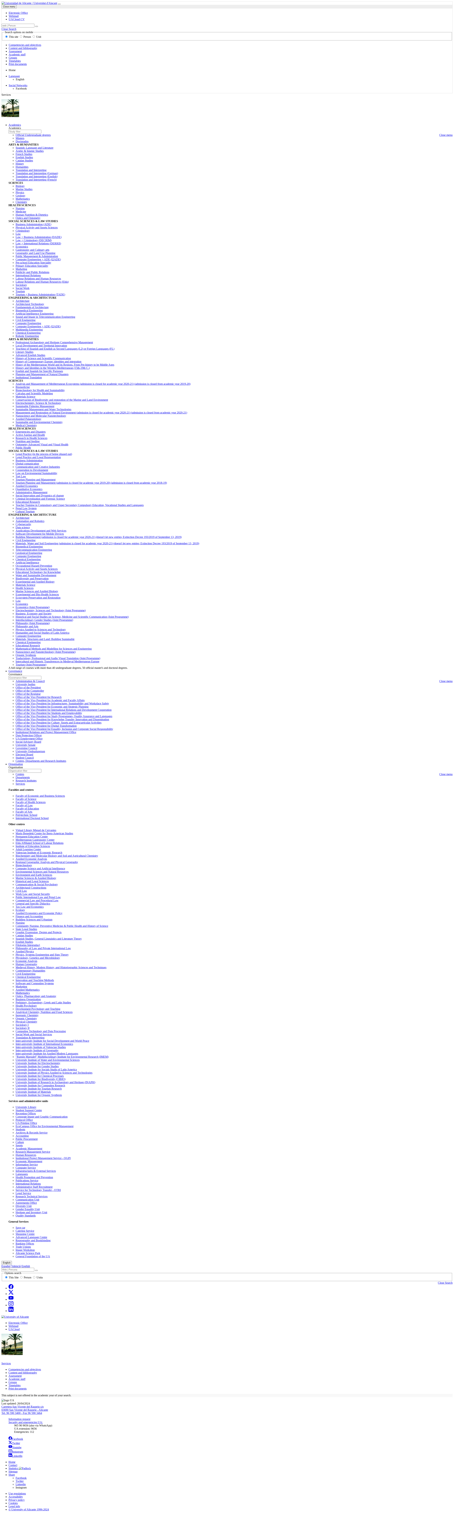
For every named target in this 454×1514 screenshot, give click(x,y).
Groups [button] (13, 1382)
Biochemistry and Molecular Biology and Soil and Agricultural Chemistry (57, 855)
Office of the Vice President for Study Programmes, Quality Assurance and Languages (64, 716)
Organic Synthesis (26, 655)
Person (27, 36)
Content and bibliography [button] (23, 1372)
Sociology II (22, 1028)
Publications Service (27, 1180)
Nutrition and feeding (28, 441)
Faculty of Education (27, 808)
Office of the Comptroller (30, 690)
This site (13, 36)
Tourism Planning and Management (36, 479)
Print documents (18, 64)
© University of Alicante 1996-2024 (29, 1509)
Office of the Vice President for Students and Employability (49, 713)
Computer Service (26, 1167)
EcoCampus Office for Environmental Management (44, 1126)
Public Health (23, 447)
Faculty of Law (24, 805)
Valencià (16, 1266)
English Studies (24, 157)
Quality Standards (26, 1215)
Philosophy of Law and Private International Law (43, 948)
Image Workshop (25, 1249)
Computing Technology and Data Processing (41, 1031)
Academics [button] (15, 124)
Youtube (16, 1447)
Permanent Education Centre (32, 836)
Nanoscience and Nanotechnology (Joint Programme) (46, 651)
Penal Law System (26, 508)
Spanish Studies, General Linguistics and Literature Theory (49, 938)
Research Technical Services (32, 1196)
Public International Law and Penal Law (38, 897)
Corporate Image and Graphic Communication (42, 1116)
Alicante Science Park (28, 1253)
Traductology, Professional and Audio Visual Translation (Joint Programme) (58, 658)
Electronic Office (18, 1322)
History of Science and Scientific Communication (43, 358)
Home (12, 1461)
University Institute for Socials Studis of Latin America (46, 1069)
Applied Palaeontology (28, 418)
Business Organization (28, 999)
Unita (39, 1277)
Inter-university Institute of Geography (37, 1050)
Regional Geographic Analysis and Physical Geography (47, 862)
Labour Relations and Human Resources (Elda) (42, 281)
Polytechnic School (26, 814)
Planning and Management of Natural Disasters (42, 374)
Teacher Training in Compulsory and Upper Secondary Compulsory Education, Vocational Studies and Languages (80, 505)
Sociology (21, 284)
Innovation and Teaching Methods (35, 980)
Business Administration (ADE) (33, 224)
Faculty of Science (26, 799)
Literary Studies (24, 351)
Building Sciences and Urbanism (34, 919)
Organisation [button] (16, 764)
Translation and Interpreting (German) (37, 173)
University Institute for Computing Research (40, 1085)
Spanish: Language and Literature (34, 147)
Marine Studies (24, 189)
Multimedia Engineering (29, 329)
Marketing (21, 269)
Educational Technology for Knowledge (38, 572)
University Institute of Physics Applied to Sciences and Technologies (54, 1072)
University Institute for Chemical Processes (40, 1075)
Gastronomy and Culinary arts (32, 249)
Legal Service (23, 1193)
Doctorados (22, 141)
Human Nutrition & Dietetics (32, 214)
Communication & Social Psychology (37, 884)
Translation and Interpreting (31, 170)
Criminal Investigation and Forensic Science (40, 498)
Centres (20, 774)
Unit (38, 36)
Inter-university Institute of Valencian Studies (41, 1047)
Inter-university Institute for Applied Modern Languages (47, 1053)
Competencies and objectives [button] (25, 1369)
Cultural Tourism (25, 511)
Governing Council (26, 748)
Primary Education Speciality (32, 265)
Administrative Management (31, 492)
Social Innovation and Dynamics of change (40, 495)
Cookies (13, 1503)
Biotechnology (24, 865)
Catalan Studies (24, 160)
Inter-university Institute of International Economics (44, 1043)
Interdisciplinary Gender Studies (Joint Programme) (44, 619)
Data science (23, 527)
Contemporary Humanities (30, 970)
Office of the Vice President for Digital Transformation (46, 725)
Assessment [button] (15, 1375)
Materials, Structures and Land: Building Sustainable (45, 639)
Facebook (17, 1438)
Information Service (27, 1164)
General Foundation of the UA (33, 1256)
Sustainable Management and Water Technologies (43, 409)
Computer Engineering (28, 323)
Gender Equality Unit (28, 1209)
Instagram (17, 1451)
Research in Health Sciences (31, 438)
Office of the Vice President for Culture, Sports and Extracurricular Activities (58, 722)
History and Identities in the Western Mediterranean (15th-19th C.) (53, 367)
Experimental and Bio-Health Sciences (37, 594)
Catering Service (25, 1230)
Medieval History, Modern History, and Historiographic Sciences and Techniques (61, 967)
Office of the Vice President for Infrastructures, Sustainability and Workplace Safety (62, 703)
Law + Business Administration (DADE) (39, 237)
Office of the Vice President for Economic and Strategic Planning (52, 706)
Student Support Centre (29, 1110)
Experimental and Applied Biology (35, 581)
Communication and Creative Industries (38, 466)
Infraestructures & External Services (36, 1170)
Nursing (20, 208)
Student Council (25, 757)
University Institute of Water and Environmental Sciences (48, 1059)
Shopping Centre (25, 1234)
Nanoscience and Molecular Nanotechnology (41, 415)
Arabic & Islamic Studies (30, 150)
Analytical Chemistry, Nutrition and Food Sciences (44, 1012)
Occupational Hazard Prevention (34, 565)
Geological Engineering (29, 552)
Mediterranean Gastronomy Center (35, 839)
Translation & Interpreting (30, 1037)
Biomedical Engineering (29, 310)
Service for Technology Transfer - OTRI (38, 1190)
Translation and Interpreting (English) (36, 176)
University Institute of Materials (33, 1091)
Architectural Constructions (31, 887)
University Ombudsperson (30, 751)
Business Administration (29, 460)
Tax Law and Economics (30, 906)
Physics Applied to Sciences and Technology (41, 629)
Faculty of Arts (24, 811)
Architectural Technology (30, 304)
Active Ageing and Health (30, 434)
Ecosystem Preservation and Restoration (38, 597)
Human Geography (26, 964)
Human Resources (26, 1154)
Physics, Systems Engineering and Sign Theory (42, 954)
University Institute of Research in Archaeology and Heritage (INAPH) (55, 1082)
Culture (20, 1142)
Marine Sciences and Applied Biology (37, 591)
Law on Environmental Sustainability (36, 473)
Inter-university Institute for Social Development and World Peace (52, 1040)
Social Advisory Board (28, 741)
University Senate (25, 744)
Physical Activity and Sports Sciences (37, 227)
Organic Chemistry (26, 1018)
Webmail (13, 1326)
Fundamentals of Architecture (32, 307)
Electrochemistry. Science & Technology (38, 403)
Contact (13, 1465)
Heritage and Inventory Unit (31, 1212)
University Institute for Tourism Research (39, 1088)
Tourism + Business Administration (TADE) (40, 294)
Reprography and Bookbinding (33, 1240)
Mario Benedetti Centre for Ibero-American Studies (44, 833)
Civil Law (21, 890)
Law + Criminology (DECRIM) (34, 240)
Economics (22, 246)
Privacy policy (17, 1499)
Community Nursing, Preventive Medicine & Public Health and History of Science (62, 925)
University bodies (25, 684)
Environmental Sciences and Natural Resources (42, 871)
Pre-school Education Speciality (33, 262)
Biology (20, 186)
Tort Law (21, 476)
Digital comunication (27, 463)
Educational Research (28, 501)
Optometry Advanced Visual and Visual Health (42, 444)
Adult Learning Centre (28, 849)
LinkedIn (17, 1455)
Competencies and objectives (25, 44)
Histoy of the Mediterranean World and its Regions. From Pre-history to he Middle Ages (65, 364)
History (20, 163)
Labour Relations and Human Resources (38, 278)
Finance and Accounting (29, 916)
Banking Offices (25, 1243)
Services (20, 783)
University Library (26, 1107)
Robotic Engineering (27, 336)
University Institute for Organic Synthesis (39, 1095)
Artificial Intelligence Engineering (35, 313)
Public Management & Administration (37, 256)
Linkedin (21, 1484)
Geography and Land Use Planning (35, 253)
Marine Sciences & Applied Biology (36, 878)
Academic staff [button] (17, 1379)
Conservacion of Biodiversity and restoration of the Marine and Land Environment (62, 399)
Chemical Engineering (28, 332)
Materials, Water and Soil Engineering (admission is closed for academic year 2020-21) (107, 543)
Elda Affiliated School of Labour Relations (39, 842)
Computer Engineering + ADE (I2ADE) (38, 259)
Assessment (15, 51)
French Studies (24, 154)
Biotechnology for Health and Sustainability (40, 390)
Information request (19, 1419)
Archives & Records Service (32, 1132)
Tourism (20, 291)
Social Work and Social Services (34, 1034)
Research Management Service (33, 1151)
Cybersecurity (23, 524)
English (6, 1262)
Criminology (23, 230)
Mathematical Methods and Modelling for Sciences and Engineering (54, 648)
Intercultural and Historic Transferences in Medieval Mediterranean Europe (57, 661)
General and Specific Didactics (33, 903)
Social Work (22, 288)
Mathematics (23, 198)
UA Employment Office (29, 738)
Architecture (22, 300)
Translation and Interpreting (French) (36, 179)
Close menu (9, 6)
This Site (13, 1277)
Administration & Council (30, 681)
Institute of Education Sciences (33, 846)
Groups (13, 57)
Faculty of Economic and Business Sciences (40, 795)
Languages (22, 1174)
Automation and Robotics (30, 521)
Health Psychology (26, 1005)
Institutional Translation (29, 377)
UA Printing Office (26, 1123)
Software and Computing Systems (35, 983)
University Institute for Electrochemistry (38, 1063)
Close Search (9, 28)
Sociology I (22, 1024)
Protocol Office (24, 1119)
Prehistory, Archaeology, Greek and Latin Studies (43, 1002)
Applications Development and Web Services (41, 530)
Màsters (20, 138)
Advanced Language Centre (31, 1237)
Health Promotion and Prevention (34, 1177)
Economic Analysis (26, 961)
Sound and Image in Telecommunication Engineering (45, 316)
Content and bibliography (23, 48)
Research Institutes (26, 780)
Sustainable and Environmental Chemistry (39, 422)
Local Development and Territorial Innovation (41, 345)
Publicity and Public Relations (32, 272)
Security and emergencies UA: (26, 1422)
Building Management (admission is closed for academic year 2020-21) (99, 537)
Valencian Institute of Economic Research (39, 852)
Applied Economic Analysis (31, 858)
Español (5, 1266)
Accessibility (16, 1496)
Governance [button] (15, 671)
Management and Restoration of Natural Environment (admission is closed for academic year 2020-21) (101, 412)
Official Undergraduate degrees (33, 134)
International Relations (28, 275)
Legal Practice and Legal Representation (38, 457)
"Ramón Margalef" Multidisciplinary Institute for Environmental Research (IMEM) (62, 1056)
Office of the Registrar (28, 693)
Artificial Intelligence (27, 562)
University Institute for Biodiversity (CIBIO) (40, 1079)
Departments (23, 777)
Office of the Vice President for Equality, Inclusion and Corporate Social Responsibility (64, 728)
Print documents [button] (18, 1388)
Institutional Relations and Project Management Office (46, 732)
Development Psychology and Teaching (38, 1008)
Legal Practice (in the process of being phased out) (44, 454)
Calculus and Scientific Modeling (34, 393)
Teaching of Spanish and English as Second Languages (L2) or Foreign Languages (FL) (65, 348)
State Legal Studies (26, 929)
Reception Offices (26, 1113)
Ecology (20, 909)
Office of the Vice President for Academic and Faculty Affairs (50, 700)
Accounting (22, 1135)
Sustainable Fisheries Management (35, 406)
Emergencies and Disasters (31, 431)
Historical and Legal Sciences (32, 881)
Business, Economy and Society (34, 613)
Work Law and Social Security (33, 894)
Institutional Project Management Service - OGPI (43, 1158)
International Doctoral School (32, 818)
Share (12, 1474)
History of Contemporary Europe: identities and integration (48, 361)
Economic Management (29, 1161)
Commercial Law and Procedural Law (37, 900)
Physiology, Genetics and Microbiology (38, 957)
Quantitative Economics (29, 489)
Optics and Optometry (28, 217)
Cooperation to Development (32, 470)
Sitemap (13, 1471)
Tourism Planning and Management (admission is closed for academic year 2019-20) (91, 482)
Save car (20, 1227)
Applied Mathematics (28, 989)
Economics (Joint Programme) (32, 607)
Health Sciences (25, 588)
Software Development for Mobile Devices (40, 533)
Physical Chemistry (26, 1021)
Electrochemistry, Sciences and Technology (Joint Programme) (51, 610)
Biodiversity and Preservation (32, 578)
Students (20, 1129)
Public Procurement (27, 1139)
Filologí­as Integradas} (28, 945)
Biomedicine (23, 387)
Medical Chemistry (26, 425)
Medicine (21, 211)
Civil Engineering (25, 320)
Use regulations (17, 1493)
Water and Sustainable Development (36, 575)
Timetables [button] (15, 1385)
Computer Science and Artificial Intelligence (40, 868)
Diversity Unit (24, 1206)
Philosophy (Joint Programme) (33, 623)
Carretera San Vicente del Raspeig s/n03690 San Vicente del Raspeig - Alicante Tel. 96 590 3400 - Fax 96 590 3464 (24, 1410)
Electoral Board (24, 754)
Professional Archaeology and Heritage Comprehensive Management (54, 342)
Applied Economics (27, 485)
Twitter (16, 1443)
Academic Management (29, 1148)
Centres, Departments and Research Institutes (41, 760)
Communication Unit (27, 1199)
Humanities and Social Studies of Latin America (42, 632)
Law (18, 233)
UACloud (14, 1329)
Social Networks (18, 85)
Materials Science (25, 396)
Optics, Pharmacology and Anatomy (36, 996)
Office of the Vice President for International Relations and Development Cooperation (64, 709)
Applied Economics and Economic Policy (39, 913)
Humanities (22, 166)
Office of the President (28, 687)
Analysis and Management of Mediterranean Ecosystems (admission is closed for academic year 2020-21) (103, 383)
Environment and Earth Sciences (34, 874)
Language (14, 76)
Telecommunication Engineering (34, 549)
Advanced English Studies (30, 355)
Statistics (14, 1468)
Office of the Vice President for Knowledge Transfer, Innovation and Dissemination (62, 719)
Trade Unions (23, 1246)
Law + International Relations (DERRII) (38, 243)
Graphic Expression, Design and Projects (39, 932)
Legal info (14, 1506)
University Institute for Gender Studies (37, 1066)
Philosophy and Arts (27, 626)
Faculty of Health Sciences (31, 802)
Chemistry (21, 201)
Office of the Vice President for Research (39, 697)
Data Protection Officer (29, 735)
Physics (20, 192)
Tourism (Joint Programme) (31, 664)
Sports (19, 1145)
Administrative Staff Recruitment (34, 1186)
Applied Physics (25, 951)
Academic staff (17, 54)
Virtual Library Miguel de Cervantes (36, 830)
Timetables (15, 60)
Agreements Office (26, 1202)
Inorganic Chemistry (27, 1015)
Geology (20, 195)
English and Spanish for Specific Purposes (39, 371)
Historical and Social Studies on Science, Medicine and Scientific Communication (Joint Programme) (72, 616)
